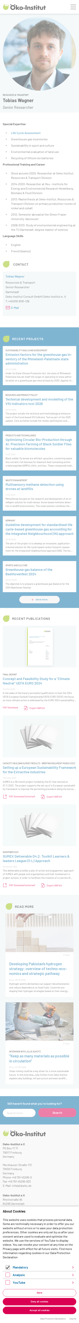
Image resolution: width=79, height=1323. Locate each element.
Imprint (72, 1318)
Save (39, 1292)
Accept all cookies (40, 1310)
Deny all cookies (39, 1301)
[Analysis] (8, 1276)
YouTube (19, 1282)
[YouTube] (8, 1283)
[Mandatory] (8, 1268)
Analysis (19, 1275)
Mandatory (20, 1267)
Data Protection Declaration (53, 1318)
